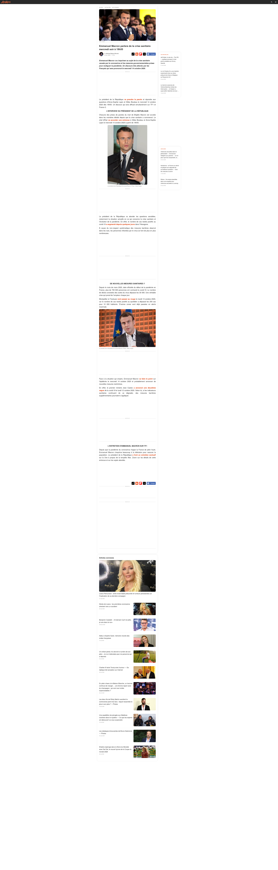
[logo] (6, 2)
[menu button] (276, 2)
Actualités (108, 7)
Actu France (115, 7)
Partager (153, 54)
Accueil (101, 7)
